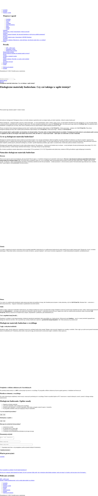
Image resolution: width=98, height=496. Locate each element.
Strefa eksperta (6, 490)
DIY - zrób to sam (10, 47)
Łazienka (5, 10)
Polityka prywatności (8, 67)
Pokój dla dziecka (10, 24)
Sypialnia (8, 23)
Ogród (7, 29)
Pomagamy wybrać (10, 49)
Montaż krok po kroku (11, 50)
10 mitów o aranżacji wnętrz (10, 56)
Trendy (5, 64)
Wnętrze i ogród (7, 12)
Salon (7, 22)
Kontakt (5, 68)
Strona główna (3, 80)
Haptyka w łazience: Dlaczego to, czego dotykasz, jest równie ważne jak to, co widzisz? (24, 40)
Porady (5, 41)
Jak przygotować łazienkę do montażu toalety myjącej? (16, 53)
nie (4, 414)
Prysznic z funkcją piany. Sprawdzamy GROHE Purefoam (17, 37)
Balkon (8, 27)
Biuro (7, 26)
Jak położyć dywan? (8, 61)
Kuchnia (5, 11)
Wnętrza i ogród (7, 485)
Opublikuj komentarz (5, 450)
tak (1, 414)
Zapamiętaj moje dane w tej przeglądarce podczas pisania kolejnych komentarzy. (21, 447)
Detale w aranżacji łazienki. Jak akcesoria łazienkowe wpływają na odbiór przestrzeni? (24, 34)
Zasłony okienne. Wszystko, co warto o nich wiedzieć (16, 59)
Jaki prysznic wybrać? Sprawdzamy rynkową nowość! (16, 31)
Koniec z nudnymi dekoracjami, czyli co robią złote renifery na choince (17, 480)
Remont (5, 63)
